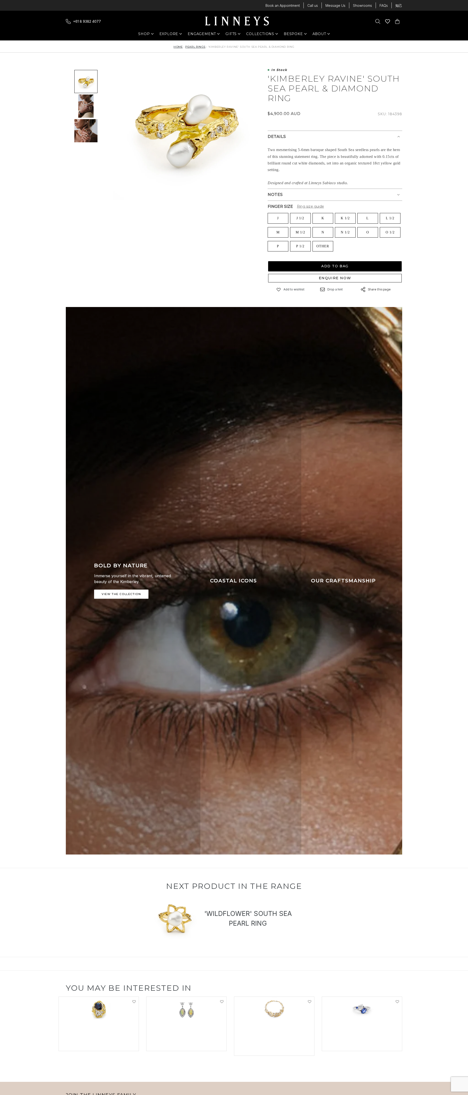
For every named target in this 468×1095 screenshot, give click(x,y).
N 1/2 (345, 232)
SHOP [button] (146, 35)
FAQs (384, 5)
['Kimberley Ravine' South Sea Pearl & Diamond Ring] (86, 81)
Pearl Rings (195, 46)
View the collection (121, 594)
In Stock (279, 70)
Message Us (335, 5)
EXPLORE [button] (168, 35)
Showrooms (362, 5)
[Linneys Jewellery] (236, 21)
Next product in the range (234, 886)
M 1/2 (300, 232)
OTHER (322, 246)
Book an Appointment (282, 5)
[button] (279, 289)
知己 (398, 5)
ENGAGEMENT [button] (202, 35)
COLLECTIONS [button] (260, 35)
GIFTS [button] (233, 35)
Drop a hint (335, 289)
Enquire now (335, 278)
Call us (312, 5)
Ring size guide (310, 206)
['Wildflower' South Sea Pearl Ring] (175, 919)
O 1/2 (390, 232)
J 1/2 (300, 218)
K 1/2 (345, 218)
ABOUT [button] (320, 35)
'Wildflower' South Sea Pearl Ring (248, 919)
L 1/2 (390, 218)
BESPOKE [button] (293, 35)
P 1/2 (300, 246)
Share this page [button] (379, 289)
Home (178, 46)
